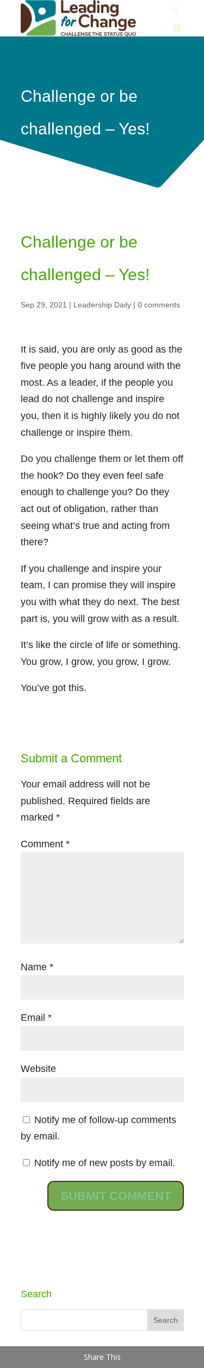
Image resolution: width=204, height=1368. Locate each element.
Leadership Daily (102, 304)
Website (38, 1068)
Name (37, 967)
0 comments (159, 304)
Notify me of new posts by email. (104, 1162)
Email (36, 1017)
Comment (45, 844)
